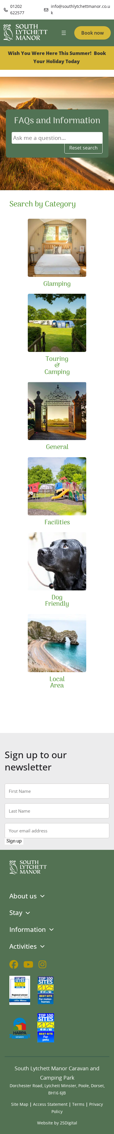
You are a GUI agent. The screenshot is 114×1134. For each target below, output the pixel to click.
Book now (92, 33)
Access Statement (50, 1104)
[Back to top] (106, 1126)
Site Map (19, 1104)
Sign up (14, 841)
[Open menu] (63, 32)
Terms (78, 1104)
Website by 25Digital (57, 1123)
